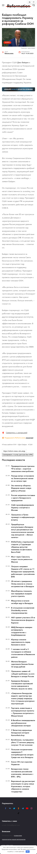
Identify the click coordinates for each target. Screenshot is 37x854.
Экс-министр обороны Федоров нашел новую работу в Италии (21, 488)
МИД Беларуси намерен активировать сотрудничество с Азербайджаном (21, 631)
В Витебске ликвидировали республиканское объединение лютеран (23, 723)
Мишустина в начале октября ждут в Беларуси (22, 602)
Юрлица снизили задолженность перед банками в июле (20, 642)
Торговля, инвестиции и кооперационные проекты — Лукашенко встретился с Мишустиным (22, 712)
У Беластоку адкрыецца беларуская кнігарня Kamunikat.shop (21, 732)
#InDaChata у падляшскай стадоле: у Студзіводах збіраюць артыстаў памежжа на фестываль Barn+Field (22, 547)
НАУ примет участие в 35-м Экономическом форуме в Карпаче (23, 620)
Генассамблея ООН (9, 444)
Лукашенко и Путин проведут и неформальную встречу (23, 517)
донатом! (29, 438)
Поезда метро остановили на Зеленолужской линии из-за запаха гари (22, 478)
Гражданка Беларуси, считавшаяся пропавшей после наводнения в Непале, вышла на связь (22, 685)
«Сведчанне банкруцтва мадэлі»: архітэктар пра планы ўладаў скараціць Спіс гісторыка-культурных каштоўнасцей (23, 698)
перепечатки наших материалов (13, 839)
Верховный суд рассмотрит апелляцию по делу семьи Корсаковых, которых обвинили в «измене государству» (23, 786)
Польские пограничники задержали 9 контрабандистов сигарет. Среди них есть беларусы (22, 753)
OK (28, 851)
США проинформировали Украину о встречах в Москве (22, 507)
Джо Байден (23, 444)
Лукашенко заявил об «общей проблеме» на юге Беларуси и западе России (22, 673)
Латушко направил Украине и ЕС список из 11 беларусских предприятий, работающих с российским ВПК (23, 572)
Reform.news (9, 53)
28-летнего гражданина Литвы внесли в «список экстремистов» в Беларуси (22, 583)
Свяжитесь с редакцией (16, 433)
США (30, 444)
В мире (7, 42)
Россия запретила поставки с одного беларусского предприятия (23, 497)
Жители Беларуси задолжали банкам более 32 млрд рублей (22, 664)
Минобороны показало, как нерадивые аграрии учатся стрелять (21, 593)
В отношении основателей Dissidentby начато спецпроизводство (22, 610)
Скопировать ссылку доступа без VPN (17, 455)
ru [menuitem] (29, 2)
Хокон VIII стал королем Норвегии (21, 763)
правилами (18, 835)
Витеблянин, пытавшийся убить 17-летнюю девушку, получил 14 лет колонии (22, 742)
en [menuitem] (34, 2)
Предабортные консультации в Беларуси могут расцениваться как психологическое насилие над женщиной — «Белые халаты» (22, 531)
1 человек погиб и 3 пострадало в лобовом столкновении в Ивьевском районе (23, 653)
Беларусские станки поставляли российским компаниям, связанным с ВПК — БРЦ (22, 773)
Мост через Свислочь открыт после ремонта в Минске (21, 559)
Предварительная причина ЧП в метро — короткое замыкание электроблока (22, 468)
